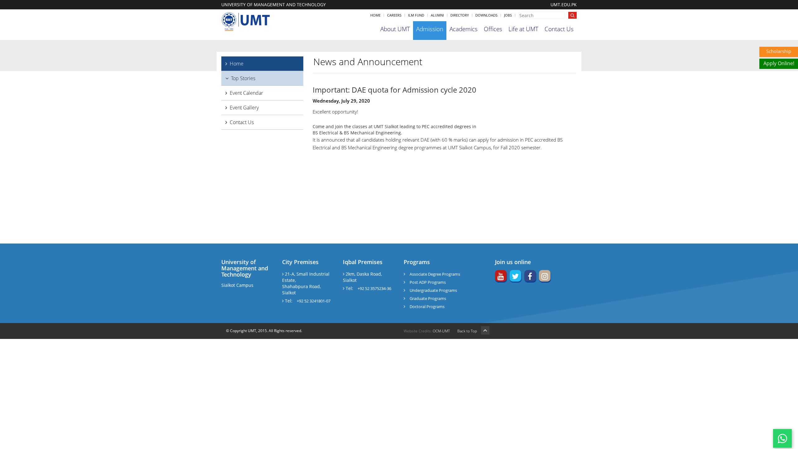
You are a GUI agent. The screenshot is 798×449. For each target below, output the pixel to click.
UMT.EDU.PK (563, 4)
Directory (459, 15)
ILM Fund (416, 15)
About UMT (395, 29)
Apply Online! (778, 63)
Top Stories (243, 78)
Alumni (437, 15)
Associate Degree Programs (435, 274)
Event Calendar (246, 92)
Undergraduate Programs (433, 290)
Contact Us (559, 29)
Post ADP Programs (428, 282)
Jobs (508, 15)
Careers (394, 15)
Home (375, 15)
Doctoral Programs (427, 306)
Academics (463, 29)
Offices (493, 29)
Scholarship (778, 51)
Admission (429, 29)
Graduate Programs (428, 298)
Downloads (486, 15)
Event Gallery (244, 107)
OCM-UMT (441, 331)
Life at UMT (523, 29)
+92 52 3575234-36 (374, 288)
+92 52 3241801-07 (313, 301)
